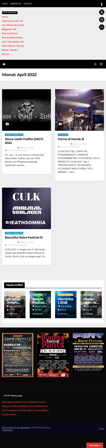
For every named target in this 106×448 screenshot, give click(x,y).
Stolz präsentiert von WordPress (16, 427)
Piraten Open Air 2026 (90, 302)
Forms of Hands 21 (71, 139)
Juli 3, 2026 (66, 306)
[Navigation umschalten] (101, 64)
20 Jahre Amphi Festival (13, 302)
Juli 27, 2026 (41, 306)
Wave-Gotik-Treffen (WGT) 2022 (24, 141)
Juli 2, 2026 (91, 306)
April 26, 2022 (27, 147)
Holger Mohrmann (17, 150)
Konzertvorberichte (14, 135)
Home (101, 429)
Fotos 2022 (63, 135)
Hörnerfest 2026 (65, 301)
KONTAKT (28, 3)
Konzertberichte (15, 295)
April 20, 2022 (27, 242)
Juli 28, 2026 (15, 306)
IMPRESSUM (15, 3)
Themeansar (7, 430)
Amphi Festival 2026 (38, 302)
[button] (95, 64)
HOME (5, 3)
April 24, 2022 (80, 144)
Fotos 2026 (37, 295)
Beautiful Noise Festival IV (24, 237)
